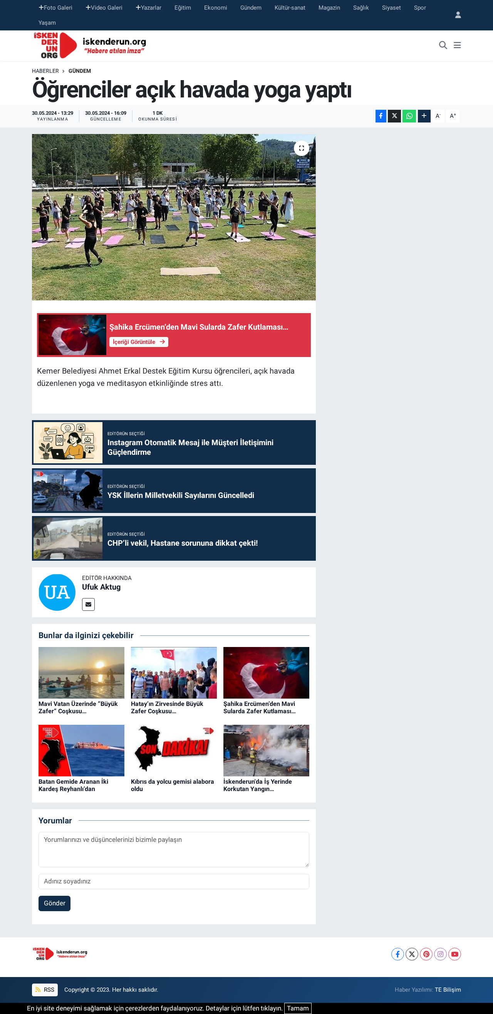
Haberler (45, 71)
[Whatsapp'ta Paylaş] (409, 116)
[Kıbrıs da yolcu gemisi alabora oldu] (174, 750)
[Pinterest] (426, 954)
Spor (420, 7)
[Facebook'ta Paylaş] (381, 116)
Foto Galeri (58, 7)
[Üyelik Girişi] (455, 15)
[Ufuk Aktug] (57, 592)
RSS (48, 989)
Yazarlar (151, 7)
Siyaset (391, 7)
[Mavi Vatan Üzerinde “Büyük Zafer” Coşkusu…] (81, 672)
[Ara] (443, 46)
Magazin (329, 7)
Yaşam (47, 22)
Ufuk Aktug (101, 587)
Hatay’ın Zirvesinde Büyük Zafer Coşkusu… (167, 707)
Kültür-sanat (290, 7)
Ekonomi (215, 7)
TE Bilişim (448, 989)
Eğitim (182, 7)
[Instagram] (440, 954)
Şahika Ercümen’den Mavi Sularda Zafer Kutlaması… (259, 707)
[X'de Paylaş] (394, 116)
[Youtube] (454, 954)
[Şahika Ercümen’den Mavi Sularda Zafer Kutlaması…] (266, 672)
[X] (412, 954)
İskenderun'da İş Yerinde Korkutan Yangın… (257, 785)
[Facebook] (397, 954)
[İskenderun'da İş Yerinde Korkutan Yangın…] (266, 750)
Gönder (54, 903)
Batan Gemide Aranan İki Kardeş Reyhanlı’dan (73, 785)
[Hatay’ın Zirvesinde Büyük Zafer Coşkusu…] (174, 672)
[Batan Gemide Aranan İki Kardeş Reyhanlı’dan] (81, 750)
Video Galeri (106, 7)
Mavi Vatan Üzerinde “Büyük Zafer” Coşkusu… (78, 707)
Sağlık (361, 7)
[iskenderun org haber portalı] (91, 45)
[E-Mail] (88, 604)
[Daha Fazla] (424, 116)
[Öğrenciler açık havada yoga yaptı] (174, 217)
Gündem (251, 7)
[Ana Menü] (457, 46)
